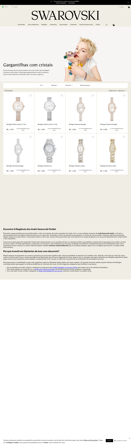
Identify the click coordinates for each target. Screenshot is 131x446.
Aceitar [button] (109, 440)
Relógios (44, 24)
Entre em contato (5, 297)
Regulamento (52, 300)
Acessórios (53, 24)
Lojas (1, 293)
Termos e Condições (61, 2)
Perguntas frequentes (102, 293)
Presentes (73, 24)
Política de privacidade (102, 304)
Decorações (63, 24)
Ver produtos (71, 2)
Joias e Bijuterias (33, 24)
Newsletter (51, 297)
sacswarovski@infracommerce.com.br (106, 308)
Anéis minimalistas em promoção (50, 275)
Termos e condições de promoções (105, 300)
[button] (120, 440)
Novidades (21, 24)
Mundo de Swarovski (86, 24)
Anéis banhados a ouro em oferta (65, 271)
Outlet (98, 24)
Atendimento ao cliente (54, 293)
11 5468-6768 (99, 312)
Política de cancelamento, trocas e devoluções (109, 297)
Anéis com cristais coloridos (45, 273)
